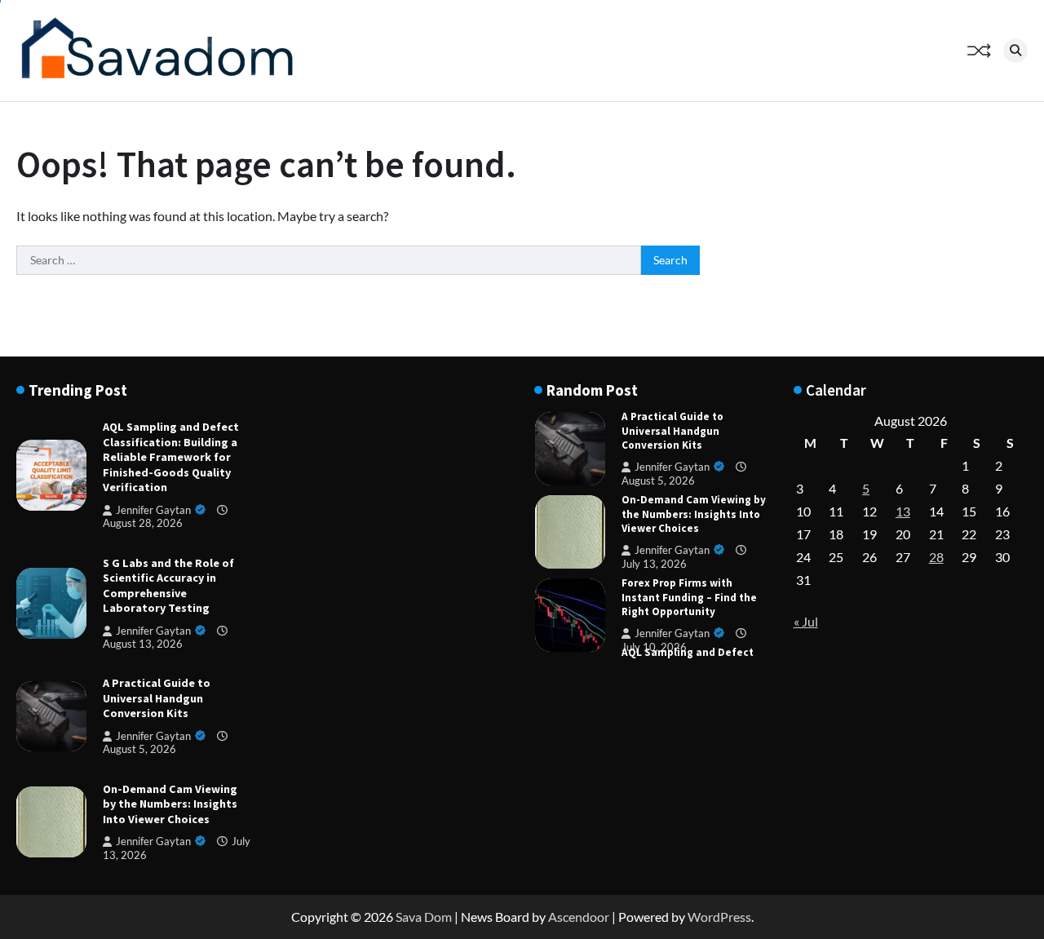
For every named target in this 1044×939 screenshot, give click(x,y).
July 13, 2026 (654, 563)
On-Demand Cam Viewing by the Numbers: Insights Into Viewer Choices (170, 804)
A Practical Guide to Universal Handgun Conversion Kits (156, 697)
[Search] (1015, 50)
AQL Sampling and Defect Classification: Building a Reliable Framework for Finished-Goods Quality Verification (171, 456)
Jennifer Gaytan (153, 510)
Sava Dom (424, 916)
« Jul (806, 621)
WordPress (719, 916)
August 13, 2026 (143, 644)
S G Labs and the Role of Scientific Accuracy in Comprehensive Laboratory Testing (168, 586)
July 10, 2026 (654, 647)
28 (936, 557)
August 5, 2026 (139, 749)
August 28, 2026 (143, 523)
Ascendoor (578, 916)
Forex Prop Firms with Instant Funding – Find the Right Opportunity (689, 597)
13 (903, 511)
